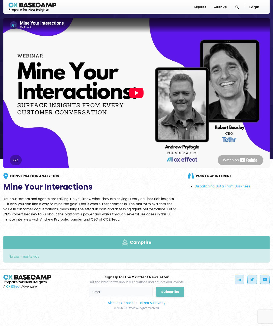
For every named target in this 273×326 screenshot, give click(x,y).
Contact (128, 302)
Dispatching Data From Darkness (222, 186)
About (113, 302)
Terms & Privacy (152, 302)
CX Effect (13, 286)
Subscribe (170, 291)
